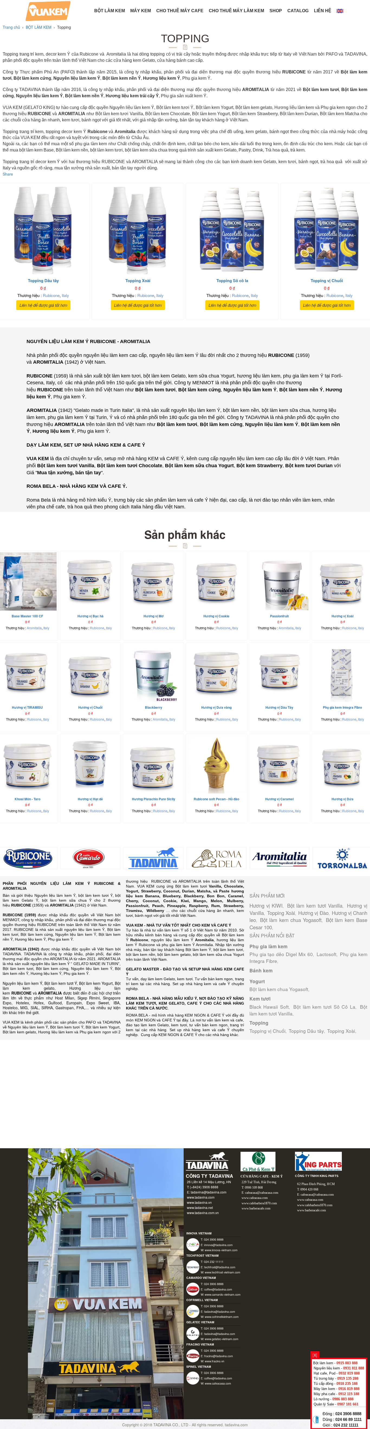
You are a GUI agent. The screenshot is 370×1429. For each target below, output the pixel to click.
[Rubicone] (27, 857)
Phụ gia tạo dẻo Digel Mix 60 (281, 954)
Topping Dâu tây (306, 1030)
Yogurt (257, 981)
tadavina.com (236, 1424)
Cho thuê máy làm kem (236, 10)
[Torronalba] (342, 857)
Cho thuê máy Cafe (179, 10)
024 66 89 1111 (348, 1419)
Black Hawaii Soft (269, 1006)
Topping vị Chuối (267, 1030)
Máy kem (140, 10)
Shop (276, 10)
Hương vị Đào (313, 912)
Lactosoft (326, 954)
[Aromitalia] (279, 857)
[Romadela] (216, 857)
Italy (65, 295)
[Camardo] (90, 857)
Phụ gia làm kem (268, 946)
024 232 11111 (345, 1425)
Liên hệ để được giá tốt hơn (43, 305)
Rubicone (51, 295)
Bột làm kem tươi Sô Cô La (324, 1006)
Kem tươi (260, 998)
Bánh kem (260, 970)
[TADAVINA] (153, 857)
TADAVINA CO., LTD (171, 1424)
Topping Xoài (281, 912)
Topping (258, 1023)
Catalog (298, 10)
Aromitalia (34, 627)
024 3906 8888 (348, 1414)
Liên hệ (322, 10)
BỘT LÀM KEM (109, 10)
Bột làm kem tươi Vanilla (315, 905)
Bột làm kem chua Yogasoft (291, 919)
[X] (315, 1355)
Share (8, 174)
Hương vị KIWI (266, 905)
